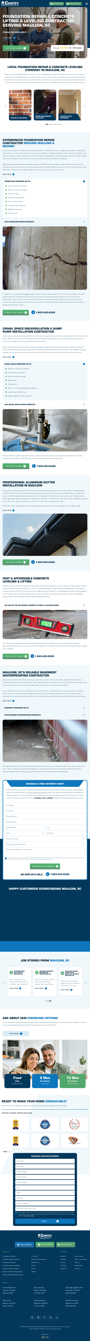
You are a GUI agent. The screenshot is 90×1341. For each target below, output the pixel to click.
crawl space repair (42, 347)
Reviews (62, 1262)
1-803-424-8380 (75, 3)
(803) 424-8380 (8, 1293)
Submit (44, 1221)
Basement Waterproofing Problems (13, 1271)
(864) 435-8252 (8, 1306)
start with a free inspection (43, 866)
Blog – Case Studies (81, 1259)
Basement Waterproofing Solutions (13, 1275)
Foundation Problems (9, 1256)
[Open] (87, 4)
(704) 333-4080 (39, 1306)
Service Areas (79, 1256)
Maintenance (35, 1262)
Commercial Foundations (38, 1259)
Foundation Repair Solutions (11, 1259)
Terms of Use (45, 859)
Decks (33, 1265)
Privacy (50, 859)
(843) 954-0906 (70, 1293)
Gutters (33, 1271)
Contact (77, 1268)
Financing (63, 1265)
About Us (63, 1256)
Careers (77, 1262)
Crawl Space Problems (9, 1262)
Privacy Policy (50, 1326)
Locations (63, 1268)
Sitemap (67, 1326)
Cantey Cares (79, 1265)
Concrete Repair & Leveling (11, 1268)
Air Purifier (34, 1256)
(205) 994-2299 (70, 1306)
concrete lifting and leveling (36, 793)
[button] (6, 106)
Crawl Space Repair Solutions (11, 1265)
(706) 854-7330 (39, 1293)
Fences (33, 1268)
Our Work (63, 1259)
